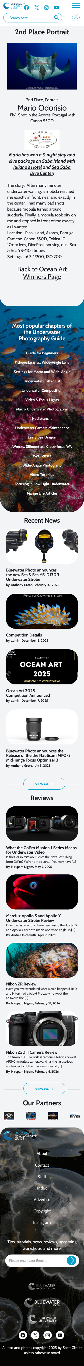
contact (42, 1165)
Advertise (42, 1199)
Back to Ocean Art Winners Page (41, 272)
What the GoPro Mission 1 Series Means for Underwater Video (41, 850)
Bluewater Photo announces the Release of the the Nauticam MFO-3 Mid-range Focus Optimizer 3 (38, 756)
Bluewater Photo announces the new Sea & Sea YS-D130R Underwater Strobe (32, 575)
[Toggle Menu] (75, 5)
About (42, 1153)
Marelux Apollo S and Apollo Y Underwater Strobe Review (33, 918)
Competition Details (24, 635)
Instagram (42, 1222)
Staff (42, 1176)
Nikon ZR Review (21, 984)
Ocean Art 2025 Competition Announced (28, 693)
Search (56, 17)
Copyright (42, 1211)
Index (42, 1188)
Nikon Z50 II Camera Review (31, 1052)
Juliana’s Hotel (27, 167)
